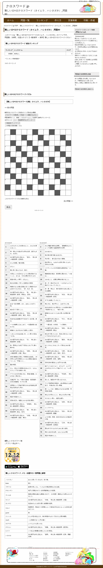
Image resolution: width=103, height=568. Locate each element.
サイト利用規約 (56, 558)
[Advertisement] (39, 78)
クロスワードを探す (33, 555)
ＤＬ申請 (45, 557)
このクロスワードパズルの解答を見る (17, 198)
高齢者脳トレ (68, 553)
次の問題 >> (68, 201)
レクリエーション (69, 552)
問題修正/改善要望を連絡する (84, 89)
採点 (8, 207)
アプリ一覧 (31, 560)
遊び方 (66, 555)
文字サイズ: (9, 120)
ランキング (42, 20)
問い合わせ (45, 560)
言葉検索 (72, 20)
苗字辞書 (55, 555)
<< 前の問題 (9, 108)
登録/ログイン (94, 1)
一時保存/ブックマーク (12, 123)
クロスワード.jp (17, 6)
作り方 (58, 20)
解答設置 (45, 558)
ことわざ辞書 (56, 557)
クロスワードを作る (33, 557)
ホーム (10, 20)
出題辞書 (55, 552)
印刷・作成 (89, 20)
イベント (45, 552)
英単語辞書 (55, 553)
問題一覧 (25, 20)
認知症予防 (55, 560)
